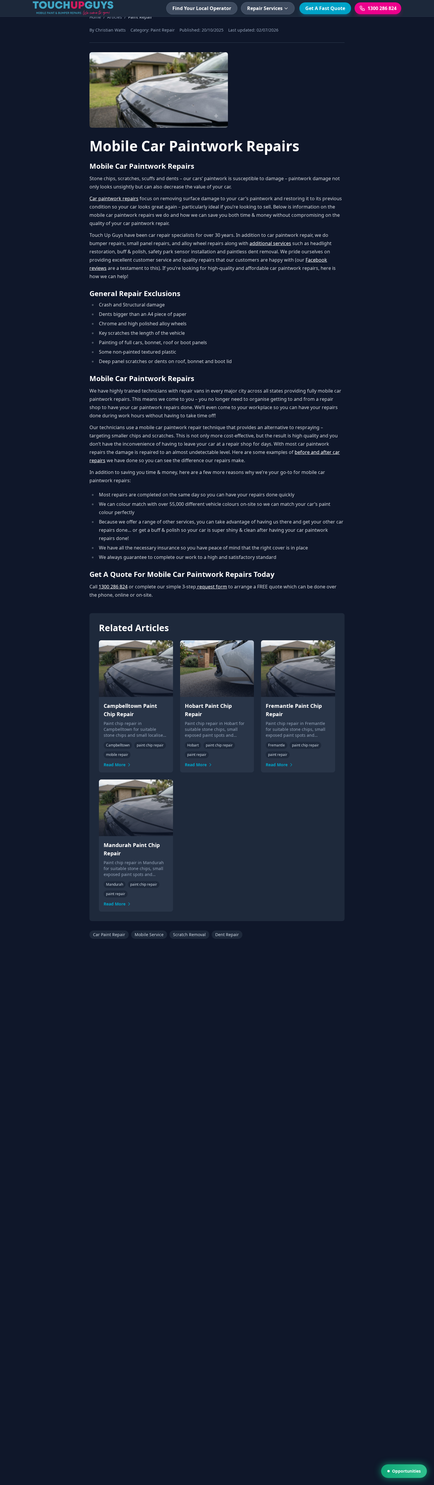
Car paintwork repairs (113, 198)
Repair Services (265, 8)
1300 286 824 (113, 586)
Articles (114, 17)
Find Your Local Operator (201, 8)
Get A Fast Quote (325, 8)
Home (95, 17)
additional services (270, 243)
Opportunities (406, 1471)
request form (211, 586)
